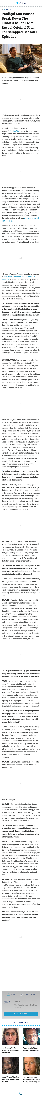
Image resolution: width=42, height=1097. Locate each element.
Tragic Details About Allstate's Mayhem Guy (31, 1049)
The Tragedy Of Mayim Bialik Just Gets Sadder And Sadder (10, 1050)
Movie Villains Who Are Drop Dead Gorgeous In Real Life (10, 1079)
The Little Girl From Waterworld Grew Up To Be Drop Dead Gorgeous (31, 1079)
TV (2, 10)
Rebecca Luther (10, 41)
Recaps (8, 10)
